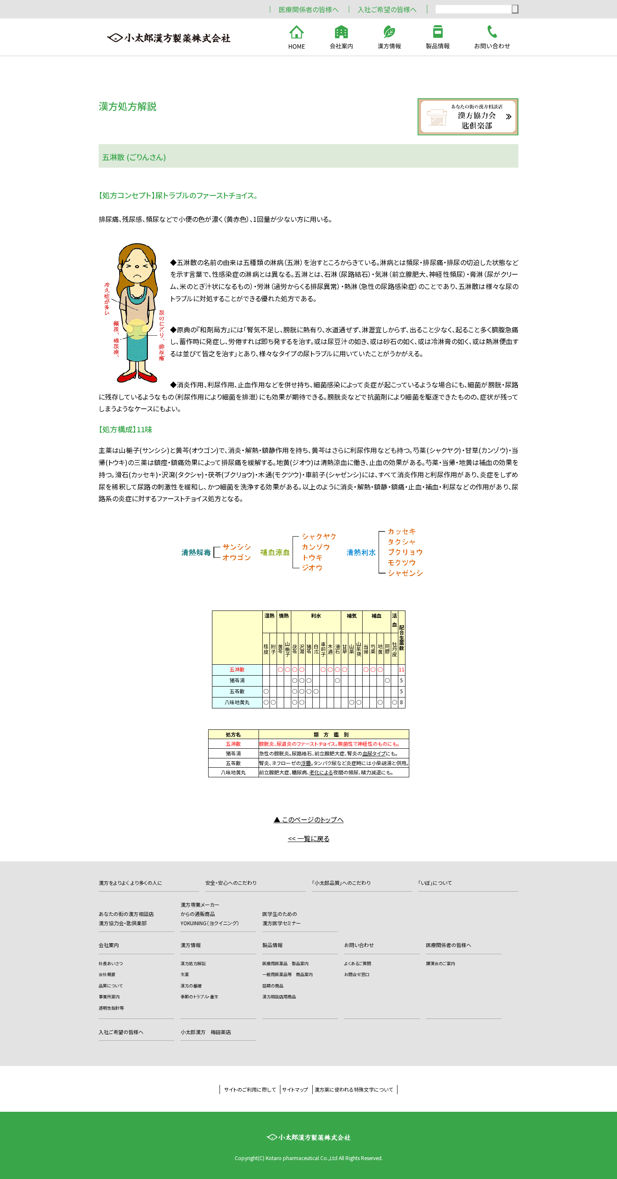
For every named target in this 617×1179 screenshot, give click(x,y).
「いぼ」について (435, 882)
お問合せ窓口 (356, 974)
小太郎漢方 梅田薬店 (205, 1031)
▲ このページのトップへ (309, 819)
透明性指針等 (111, 1008)
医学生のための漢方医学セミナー (281, 918)
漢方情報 (190, 944)
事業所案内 (109, 996)
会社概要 (107, 974)
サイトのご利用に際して (250, 1089)
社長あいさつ (111, 963)
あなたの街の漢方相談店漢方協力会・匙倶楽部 (126, 918)
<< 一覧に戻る (308, 838)
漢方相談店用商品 (279, 996)
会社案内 (109, 944)
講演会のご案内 (440, 963)
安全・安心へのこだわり (230, 882)
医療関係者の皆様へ (309, 9)
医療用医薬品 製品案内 (285, 963)
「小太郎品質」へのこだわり (341, 882)
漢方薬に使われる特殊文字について (353, 1089)
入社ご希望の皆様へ (387, 9)
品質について (111, 985)
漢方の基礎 (190, 985)
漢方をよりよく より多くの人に (130, 882)
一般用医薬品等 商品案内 (287, 974)
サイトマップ (295, 1089)
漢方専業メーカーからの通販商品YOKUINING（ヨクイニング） (209, 913)
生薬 (184, 974)
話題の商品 (272, 985)
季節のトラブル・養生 (199, 996)
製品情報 (272, 944)
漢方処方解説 (193, 963)
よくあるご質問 (357, 963)
